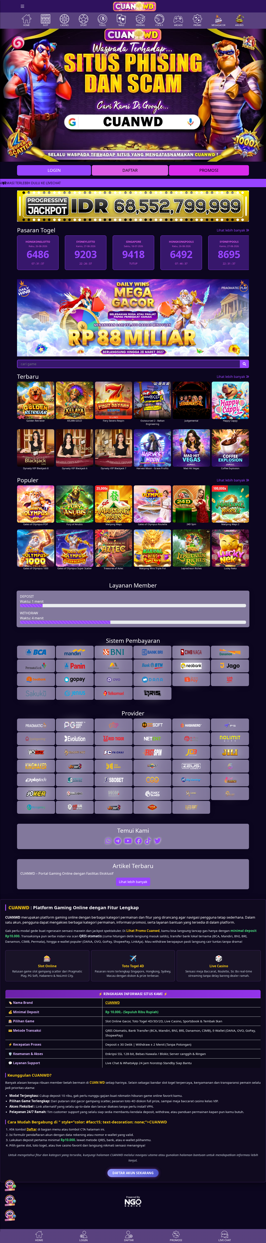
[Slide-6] (129, 156)
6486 (229, 254)
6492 (133, 254)
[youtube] (128, 841)
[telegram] (118, 841)
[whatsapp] (108, 841)
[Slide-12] (174, 156)
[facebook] (138, 841)
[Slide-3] (107, 156)
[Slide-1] (92, 156)
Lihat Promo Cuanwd (143, 931)
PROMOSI (208, 170)
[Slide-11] (167, 156)
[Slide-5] (122, 156)
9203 (38, 254)
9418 (85, 254)
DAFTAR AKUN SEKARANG (133, 1173)
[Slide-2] (99, 156)
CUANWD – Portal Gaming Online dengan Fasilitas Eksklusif (66, 873)
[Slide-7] (137, 156)
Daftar (32, 1129)
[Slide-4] (114, 156)
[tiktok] (148, 841)
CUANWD (19, 907)
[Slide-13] (182, 156)
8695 (181, 254)
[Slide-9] (152, 156)
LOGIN (54, 170)
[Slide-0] (84, 156)
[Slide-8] (144, 156)
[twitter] (157, 841)
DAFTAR (130, 170)
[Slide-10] (159, 156)
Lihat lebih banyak (231, 230)
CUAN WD (97, 1082)
